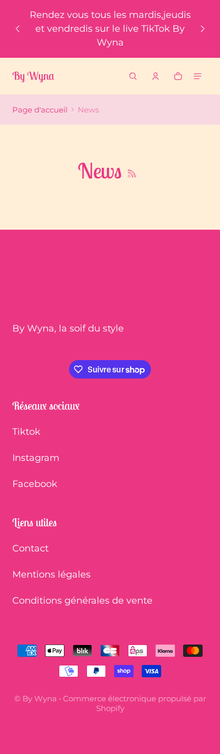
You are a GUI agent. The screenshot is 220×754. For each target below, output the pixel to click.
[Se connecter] (155, 76)
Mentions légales (51, 574)
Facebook (34, 484)
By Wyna (40, 698)
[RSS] (132, 173)
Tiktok (26, 431)
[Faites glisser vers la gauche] (17, 29)
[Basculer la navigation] (197, 76)
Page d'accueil (40, 110)
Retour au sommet (53, 272)
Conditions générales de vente (82, 600)
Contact (30, 548)
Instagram (35, 457)
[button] (133, 76)
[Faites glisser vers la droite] (202, 29)
